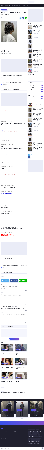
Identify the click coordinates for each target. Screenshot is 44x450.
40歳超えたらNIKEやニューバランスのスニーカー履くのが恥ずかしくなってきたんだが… (38, 65)
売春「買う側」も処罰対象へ (6, 84)
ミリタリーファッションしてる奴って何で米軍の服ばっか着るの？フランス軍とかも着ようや (12, 389)
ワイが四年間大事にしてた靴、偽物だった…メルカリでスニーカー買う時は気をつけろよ (21, 367)
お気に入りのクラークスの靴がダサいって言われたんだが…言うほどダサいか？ (37, 31)
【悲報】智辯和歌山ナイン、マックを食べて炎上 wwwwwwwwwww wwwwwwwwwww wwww (14, 77)
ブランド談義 (31, 77)
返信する (26, 290)
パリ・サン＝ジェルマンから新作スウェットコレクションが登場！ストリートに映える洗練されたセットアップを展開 (15, 260)
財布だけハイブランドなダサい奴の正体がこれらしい (20, 381)
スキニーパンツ (37, 441)
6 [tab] (22, 418)
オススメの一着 (36, 87)
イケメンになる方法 (36, 91)
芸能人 (35, 443)
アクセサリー (32, 441)
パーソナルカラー (31, 443)
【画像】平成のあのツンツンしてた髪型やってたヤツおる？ (37, 69)
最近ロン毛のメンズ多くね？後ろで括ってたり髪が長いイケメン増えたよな (7, 352)
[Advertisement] (14, 65)
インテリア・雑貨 (36, 98)
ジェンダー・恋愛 (4, 9)
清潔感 (38, 443)
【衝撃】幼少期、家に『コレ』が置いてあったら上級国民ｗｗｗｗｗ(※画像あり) (11, 89)
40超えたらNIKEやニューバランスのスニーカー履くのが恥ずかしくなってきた (12, 267)
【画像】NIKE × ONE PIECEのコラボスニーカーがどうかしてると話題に (37, 104)
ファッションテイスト (32, 82)
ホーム (2, 431)
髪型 (2, 276)
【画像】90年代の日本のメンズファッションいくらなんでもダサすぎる (36, 412)
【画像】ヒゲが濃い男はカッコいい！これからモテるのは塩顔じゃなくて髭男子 (7, 367)
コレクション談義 (36, 96)
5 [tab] (21, 418)
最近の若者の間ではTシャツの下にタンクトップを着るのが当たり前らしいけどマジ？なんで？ (13, 392)
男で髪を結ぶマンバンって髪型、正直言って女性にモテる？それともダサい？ (7, 381)
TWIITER (32, 154)
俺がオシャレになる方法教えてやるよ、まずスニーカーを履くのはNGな (37, 35)
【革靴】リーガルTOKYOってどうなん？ (7, 258)
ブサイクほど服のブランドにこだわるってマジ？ (37, 55)
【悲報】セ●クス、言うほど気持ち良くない (7, 272)
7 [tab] (23, 418)
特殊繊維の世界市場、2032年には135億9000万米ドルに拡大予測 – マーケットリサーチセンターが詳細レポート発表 (15, 265)
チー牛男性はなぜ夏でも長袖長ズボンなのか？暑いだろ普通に (37, 40)
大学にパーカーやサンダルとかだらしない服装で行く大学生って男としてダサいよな (21, 353)
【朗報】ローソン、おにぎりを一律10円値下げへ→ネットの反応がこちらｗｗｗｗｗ (12, 82)
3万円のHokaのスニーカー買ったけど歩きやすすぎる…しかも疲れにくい (38, 45)
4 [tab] (20, 418)
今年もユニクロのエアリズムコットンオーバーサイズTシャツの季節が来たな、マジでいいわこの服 (7, 412)
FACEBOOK (32, 157)
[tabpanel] (8, 409)
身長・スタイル (36, 89)
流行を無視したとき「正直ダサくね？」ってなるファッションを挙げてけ (37, 60)
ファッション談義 (32, 79)
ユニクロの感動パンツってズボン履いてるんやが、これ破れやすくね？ (37, 26)
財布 (29, 441)
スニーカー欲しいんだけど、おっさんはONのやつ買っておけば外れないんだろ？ (37, 50)
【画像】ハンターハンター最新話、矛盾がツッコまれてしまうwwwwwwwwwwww (12, 75)
